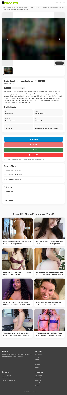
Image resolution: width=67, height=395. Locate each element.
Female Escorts (11, 7)
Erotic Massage (8, 195)
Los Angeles (38, 357)
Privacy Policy (38, 380)
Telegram (35, 139)
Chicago (37, 359)
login (56, 2)
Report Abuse (38, 383)
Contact (37, 385)
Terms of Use (38, 377)
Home (3, 7)
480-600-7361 (39, 81)
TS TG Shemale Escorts (8, 380)
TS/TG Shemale (8, 200)
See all (50, 214)
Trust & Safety (38, 375)
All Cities (37, 367)
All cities (62, 2)
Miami (36, 362)
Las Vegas (37, 364)
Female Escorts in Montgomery (13, 170)
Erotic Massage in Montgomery (13, 174)
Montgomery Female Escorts (25, 7)
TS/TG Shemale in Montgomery (13, 179)
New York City (38, 354)
